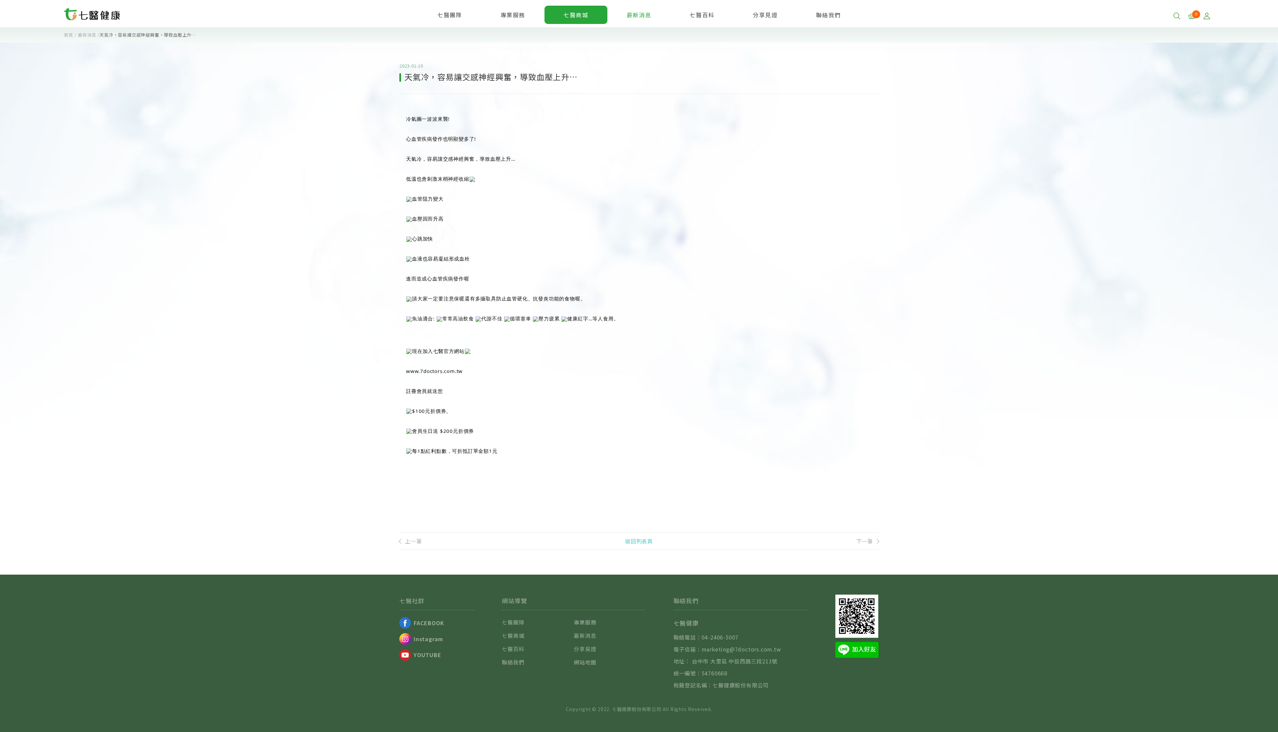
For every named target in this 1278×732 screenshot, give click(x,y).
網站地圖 (585, 662)
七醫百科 (702, 15)
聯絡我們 (828, 15)
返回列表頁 (639, 541)
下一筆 (864, 541)
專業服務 (513, 15)
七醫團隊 (449, 15)
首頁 (68, 35)
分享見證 (765, 15)
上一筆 (413, 541)
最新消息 (639, 15)
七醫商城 (575, 15)
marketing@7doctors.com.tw (741, 649)
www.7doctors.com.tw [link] (434, 371)
